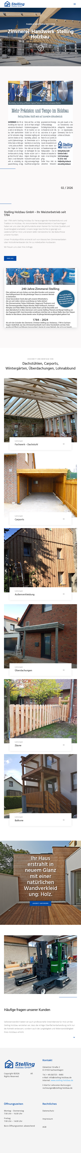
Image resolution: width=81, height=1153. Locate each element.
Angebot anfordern (40, 903)
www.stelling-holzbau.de (62, 1080)
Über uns (10, 258)
